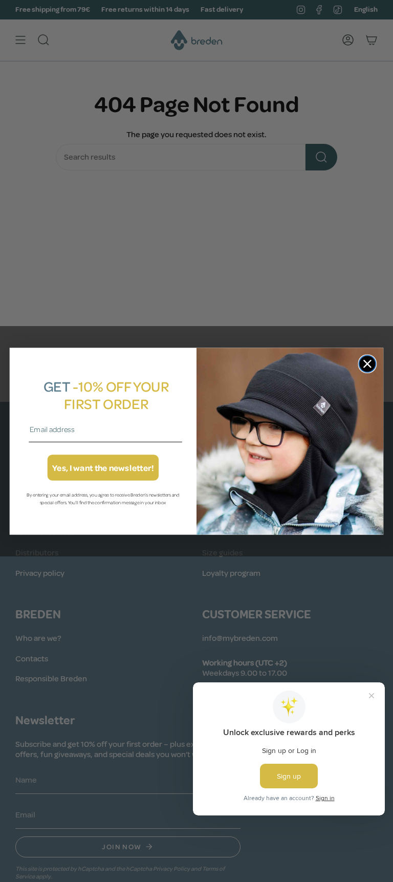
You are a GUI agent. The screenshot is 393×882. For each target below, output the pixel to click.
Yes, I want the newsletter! (103, 467)
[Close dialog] (367, 363)
